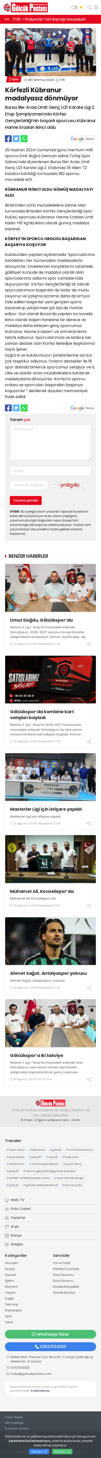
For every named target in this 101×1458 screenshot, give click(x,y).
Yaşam (10, 1292)
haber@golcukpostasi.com (31, 1374)
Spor (15, 79)
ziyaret (52, 1157)
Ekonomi (11, 1287)
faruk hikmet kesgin (69, 1178)
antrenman (16, 1164)
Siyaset (10, 1275)
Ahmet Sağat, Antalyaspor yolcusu (48, 973)
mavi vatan (16, 1150)
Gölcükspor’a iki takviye (36, 1055)
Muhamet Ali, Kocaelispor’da (42, 891)
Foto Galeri (20, 1208)
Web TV (17, 1199)
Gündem (11, 1263)
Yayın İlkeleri (14, 1417)
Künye (16, 1235)
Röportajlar (13, 1310)
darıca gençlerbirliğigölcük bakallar (49, 1171)
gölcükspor (16, 1157)
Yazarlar (18, 1217)
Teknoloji (11, 1304)
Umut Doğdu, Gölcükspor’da (41, 620)
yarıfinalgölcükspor (43, 1164)
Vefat (9, 1322)
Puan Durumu (63, 1281)
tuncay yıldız (72, 1185)
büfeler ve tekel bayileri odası (28, 1178)
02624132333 (20, 1367)
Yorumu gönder (25, 500)
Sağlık (9, 1298)
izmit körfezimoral (79, 1150)
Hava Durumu (63, 1275)
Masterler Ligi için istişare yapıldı (46, 809)
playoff (35, 1157)
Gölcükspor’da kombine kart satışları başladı (42, 714)
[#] (50, 1103)
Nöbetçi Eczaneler (66, 1269)
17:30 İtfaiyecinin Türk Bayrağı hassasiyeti (49, 19)
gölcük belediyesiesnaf (40, 1185)
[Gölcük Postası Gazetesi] (24, 7)
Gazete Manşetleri (66, 1287)
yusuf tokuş (72, 1164)
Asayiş (10, 1269)
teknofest (37, 1150)
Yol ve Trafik (61, 1263)
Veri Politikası (14, 1423)
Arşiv (14, 1226)
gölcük (55, 1150)
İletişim (16, 1244)
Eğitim (9, 1281)
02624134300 (53, 1346)
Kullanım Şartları (17, 1428)
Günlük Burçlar (64, 1292)
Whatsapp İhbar (53, 1334)
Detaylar (37, 1452)
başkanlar (70, 1157)
